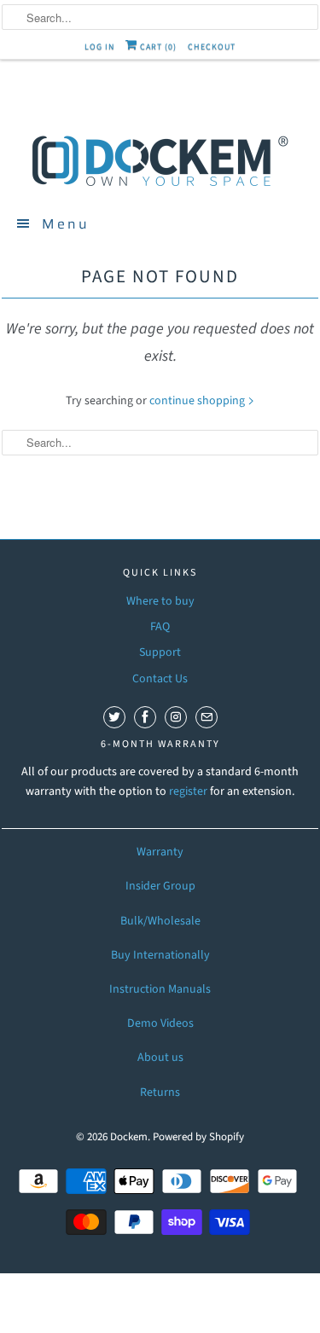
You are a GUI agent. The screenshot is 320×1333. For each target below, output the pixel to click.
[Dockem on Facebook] (145, 717)
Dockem (129, 1137)
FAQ (160, 626)
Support (160, 652)
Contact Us (160, 678)
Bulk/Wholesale (160, 921)
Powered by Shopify (198, 1137)
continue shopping (198, 400)
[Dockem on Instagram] (176, 717)
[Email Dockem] (206, 717)
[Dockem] (160, 159)
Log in (99, 47)
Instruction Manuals (160, 989)
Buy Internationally (160, 955)
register (189, 791)
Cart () (157, 47)
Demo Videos (160, 1023)
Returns (160, 1092)
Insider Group (160, 886)
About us (160, 1057)
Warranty (160, 852)
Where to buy (160, 601)
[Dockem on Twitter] (114, 717)
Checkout (212, 47)
